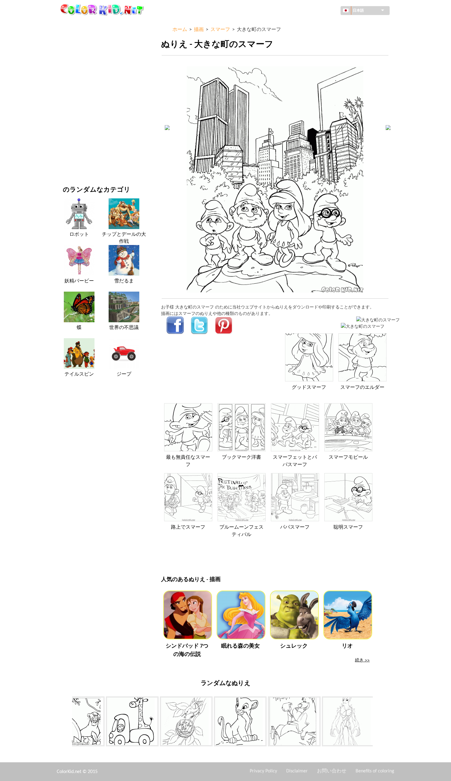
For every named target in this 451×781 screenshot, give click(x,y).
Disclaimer (297, 771)
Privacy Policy (263, 771)
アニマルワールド (80, 62)
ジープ (124, 374)
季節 (67, 100)
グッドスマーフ (309, 387)
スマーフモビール (348, 457)
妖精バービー (79, 281)
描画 (67, 74)
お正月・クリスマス (82, 137)
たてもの (71, 49)
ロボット (79, 234)
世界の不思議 (124, 327)
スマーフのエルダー (362, 387)
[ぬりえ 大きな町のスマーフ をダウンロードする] (362, 326)
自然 (67, 162)
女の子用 (71, 87)
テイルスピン (79, 374)
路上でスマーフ (188, 527)
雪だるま (124, 281)
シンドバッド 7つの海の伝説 (187, 650)
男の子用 (71, 112)
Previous (67, 722)
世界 (67, 37)
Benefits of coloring (375, 771)
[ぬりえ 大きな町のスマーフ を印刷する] (378, 319)
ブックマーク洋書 (241, 457)
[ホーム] (103, 9)
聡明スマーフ (348, 527)
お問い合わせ (331, 771)
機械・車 (71, 24)
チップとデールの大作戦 (124, 238)
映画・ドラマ (76, 150)
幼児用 (69, 125)
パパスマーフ (295, 527)
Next (377, 722)
